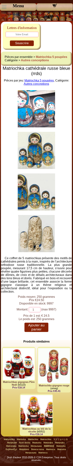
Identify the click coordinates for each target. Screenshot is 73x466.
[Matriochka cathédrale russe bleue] (36, 126)
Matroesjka (11, 446)
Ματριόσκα (24, 449)
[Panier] (54, 6)
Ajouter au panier (36, 327)
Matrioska (21, 439)
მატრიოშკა (11, 449)
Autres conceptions (35, 60)
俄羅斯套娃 (49, 446)
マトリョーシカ (60, 439)
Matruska (61, 449)
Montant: (22, 309)
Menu (18, 5)
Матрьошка (36, 446)
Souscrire (22, 43)
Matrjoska (60, 446)
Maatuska (36, 442)
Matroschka (45, 439)
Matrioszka (23, 446)
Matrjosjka (48, 442)
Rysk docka (24, 442)
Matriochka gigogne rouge (54, 385)
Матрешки (12, 442)
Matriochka (33, 439)
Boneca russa (37, 449)
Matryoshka (9, 439)
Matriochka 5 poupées (51, 56)
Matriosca (50, 449)
